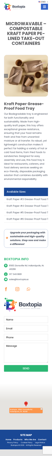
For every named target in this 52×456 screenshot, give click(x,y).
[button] (6, 76)
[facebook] (6, 289)
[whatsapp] (28, 289)
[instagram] (17, 289)
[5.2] (26, 76)
